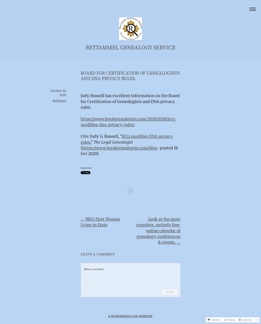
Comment (170, 291)
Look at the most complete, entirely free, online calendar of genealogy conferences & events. (158, 231)
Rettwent (59, 101)
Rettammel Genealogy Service (131, 47)
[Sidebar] (252, 9)
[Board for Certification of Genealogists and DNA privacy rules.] (130, 190)
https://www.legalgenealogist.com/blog (119, 148)
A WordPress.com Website (130, 316)
